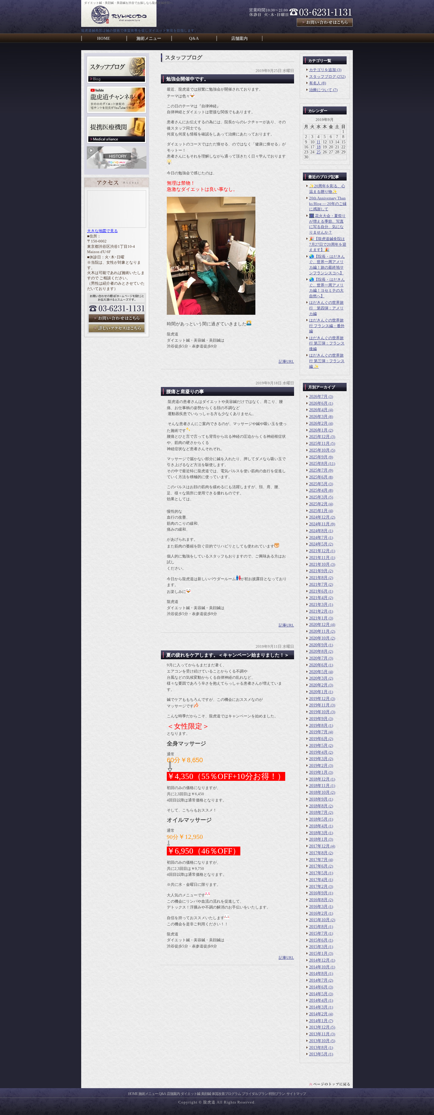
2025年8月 (318, 463)
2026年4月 (318, 410)
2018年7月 (318, 812)
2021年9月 (318, 571)
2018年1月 (318, 839)
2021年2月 (318, 611)
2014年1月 (318, 1021)
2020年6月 (318, 665)
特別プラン (277, 1094)
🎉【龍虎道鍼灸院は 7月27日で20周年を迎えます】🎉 (327, 244)
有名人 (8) (317, 83)
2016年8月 (318, 900)
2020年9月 (318, 645)
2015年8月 (318, 926)
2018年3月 (318, 833)
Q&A (162, 1094)
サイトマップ (296, 1094)
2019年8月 (318, 725)
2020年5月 (318, 672)
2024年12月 (319, 517)
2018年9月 (318, 799)
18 (318, 147)
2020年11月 (319, 631)
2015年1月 (318, 953)
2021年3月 (318, 604)
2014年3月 (318, 1007)
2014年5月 (318, 994)
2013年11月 (319, 1034)
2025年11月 (319, 443)
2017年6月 (318, 866)
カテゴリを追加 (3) (325, 70)
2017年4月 (318, 880)
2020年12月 (319, 624)
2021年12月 (319, 551)
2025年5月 (318, 484)
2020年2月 (318, 685)
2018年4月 (318, 826)
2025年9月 (318, 457)
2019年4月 (318, 752)
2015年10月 (319, 920)
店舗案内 (173, 1094)
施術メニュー (148, 1094)
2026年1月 (318, 430)
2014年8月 (318, 973)
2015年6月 (318, 940)
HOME (133, 1094)
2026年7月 (318, 396)
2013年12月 (319, 1027)
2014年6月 (318, 987)
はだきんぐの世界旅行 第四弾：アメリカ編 (326, 308)
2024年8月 (318, 531)
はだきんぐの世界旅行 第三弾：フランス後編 (327, 343)
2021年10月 (319, 564)
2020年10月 (319, 638)
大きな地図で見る (102, 231)
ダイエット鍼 (190, 1094)
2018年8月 (318, 806)
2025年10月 (319, 450)
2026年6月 (318, 403)
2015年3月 (318, 947)
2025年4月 (318, 490)
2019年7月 (318, 732)
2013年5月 (318, 1054)
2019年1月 (318, 772)
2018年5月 (318, 819)
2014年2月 (318, 1014)
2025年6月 (318, 477)
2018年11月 (319, 785)
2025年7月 (318, 470)
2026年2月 (318, 423)
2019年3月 (318, 759)
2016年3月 (318, 906)
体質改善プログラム (226, 1094)
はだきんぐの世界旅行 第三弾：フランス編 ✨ (327, 360)
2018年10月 (319, 792)
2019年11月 (319, 705)
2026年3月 (318, 416)
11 (318, 142)
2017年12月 (319, 846)
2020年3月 (318, 678)
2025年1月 (318, 511)
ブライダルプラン (255, 1094)
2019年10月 (319, 712)
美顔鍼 (206, 1094)
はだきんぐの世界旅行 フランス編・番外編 (327, 325)
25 (318, 152)
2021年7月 (318, 584)
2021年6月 (318, 591)
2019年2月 (318, 765)
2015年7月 (318, 933)
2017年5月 (318, 873)
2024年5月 (318, 544)
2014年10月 (319, 967)
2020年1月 (318, 692)
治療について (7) (323, 90)
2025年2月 (318, 504)
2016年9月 (318, 893)
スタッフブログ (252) (327, 76)
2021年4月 (318, 598)
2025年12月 (319, 436)
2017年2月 (318, 886)
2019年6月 (318, 739)
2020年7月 (318, 658)
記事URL (286, 361)
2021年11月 (319, 557)
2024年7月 (318, 537)
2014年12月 (319, 960)
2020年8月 (318, 651)
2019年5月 (318, 745)
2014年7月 (318, 980)
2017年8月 (318, 853)
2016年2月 (318, 913)
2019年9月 (318, 718)
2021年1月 (318, 618)
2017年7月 (318, 859)
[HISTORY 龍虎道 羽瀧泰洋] (116, 167)
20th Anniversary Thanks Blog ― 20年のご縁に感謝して (328, 203)
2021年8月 (318, 577)
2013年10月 (319, 1041)
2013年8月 (318, 1047)
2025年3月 (318, 497)
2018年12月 (319, 779)
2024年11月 (319, 524)
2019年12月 (319, 698)
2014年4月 (318, 1000)
